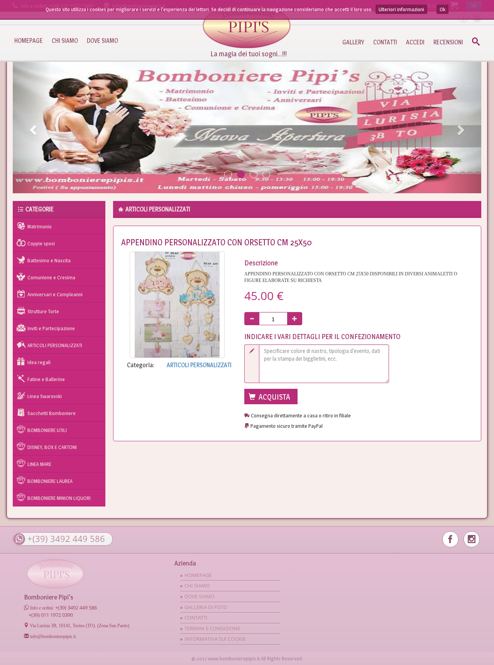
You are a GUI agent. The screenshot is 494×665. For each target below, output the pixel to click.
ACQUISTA (273, 397)
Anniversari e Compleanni (55, 294)
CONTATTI (385, 42)
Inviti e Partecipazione (51, 328)
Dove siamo (199, 596)
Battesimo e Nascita (49, 260)
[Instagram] (472, 539)
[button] (32, 127)
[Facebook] (450, 539)
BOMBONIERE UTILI (47, 430)
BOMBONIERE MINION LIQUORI (59, 498)
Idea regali (39, 362)
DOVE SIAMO (102, 40)
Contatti (196, 617)
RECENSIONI (448, 42)
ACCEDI (415, 42)
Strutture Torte (43, 311)
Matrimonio (39, 226)
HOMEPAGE (28, 40)
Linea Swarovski (44, 396)
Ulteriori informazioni (401, 9)
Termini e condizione (212, 628)
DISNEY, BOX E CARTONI (52, 447)
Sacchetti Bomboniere (51, 413)
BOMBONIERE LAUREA (50, 481)
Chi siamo (197, 585)
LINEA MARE (39, 464)
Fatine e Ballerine (46, 379)
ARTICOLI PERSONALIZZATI (54, 345)
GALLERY (353, 42)
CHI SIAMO (65, 40)
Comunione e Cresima (51, 277)
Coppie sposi (41, 243)
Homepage (247, 25)
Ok (442, 9)
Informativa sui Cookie (215, 638)
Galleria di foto (205, 607)
